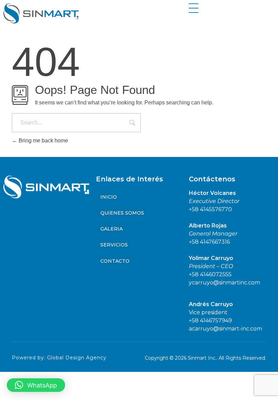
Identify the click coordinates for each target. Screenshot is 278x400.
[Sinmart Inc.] (41, 13)
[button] (36, 385)
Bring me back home (42, 140)
